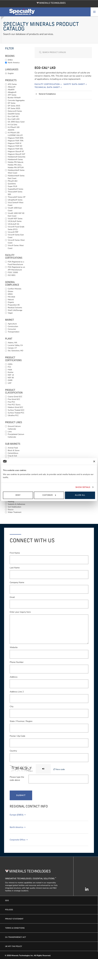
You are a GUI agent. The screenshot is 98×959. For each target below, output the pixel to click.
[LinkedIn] (86, 890)
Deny (17, 495)
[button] (64, 94)
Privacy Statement (14, 919)
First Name (15, 553)
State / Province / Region (21, 721)
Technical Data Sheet (47, 87)
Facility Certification (47, 84)
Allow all (80, 495)
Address (13, 677)
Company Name (17, 582)
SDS (7, 900)
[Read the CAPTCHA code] (43, 769)
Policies (9, 909)
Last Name (15, 567)
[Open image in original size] (51, 2)
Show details (82, 487)
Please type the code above (17, 778)
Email (12, 597)
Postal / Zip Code (17, 736)
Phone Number (17, 662)
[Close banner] (94, 461)
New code (60, 769)
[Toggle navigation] (94, 11)
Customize (47, 495)
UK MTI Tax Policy (13, 946)
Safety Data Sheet (74, 84)
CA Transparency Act (15, 937)
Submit (21, 795)
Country (13, 750)
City (11, 706)
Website (14, 647)
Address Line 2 (17, 691)
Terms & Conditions (15, 928)
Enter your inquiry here (20, 612)
